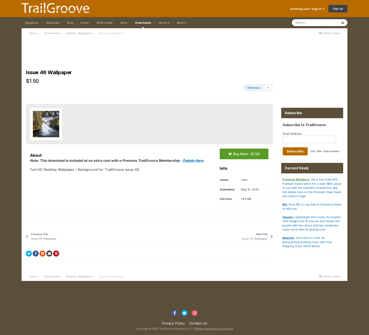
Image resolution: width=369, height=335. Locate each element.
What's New (105, 22)
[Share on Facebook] (36, 254)
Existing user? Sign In (306, 8)
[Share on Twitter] (29, 254)
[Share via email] (49, 254)
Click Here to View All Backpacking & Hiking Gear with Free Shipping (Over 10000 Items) (307, 242)
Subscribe (53, 22)
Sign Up (338, 8)
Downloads (143, 22)
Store (123, 22)
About (163, 22)
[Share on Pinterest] (56, 254)
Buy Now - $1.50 (245, 154)
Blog (70, 22)
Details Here (193, 160)
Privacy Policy (173, 323)
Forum (85, 22)
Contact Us (198, 323)
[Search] (342, 22)
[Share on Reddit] (42, 254)
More (180, 22)
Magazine (31, 22)
